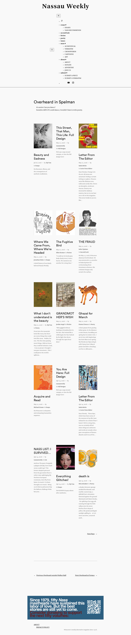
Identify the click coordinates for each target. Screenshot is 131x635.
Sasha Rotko (83, 166)
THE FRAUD (87, 241)
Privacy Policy (42, 627)
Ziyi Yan (48, 163)
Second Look (84, 252)
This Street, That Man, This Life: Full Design (65, 133)
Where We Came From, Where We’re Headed (43, 247)
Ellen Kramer (60, 252)
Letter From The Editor (87, 156)
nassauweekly (60, 146)
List (46, 460)
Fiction (69, 252)
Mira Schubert (83, 484)
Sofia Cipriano (83, 249)
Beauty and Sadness (41, 156)
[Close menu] (58, 15)
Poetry (37, 328)
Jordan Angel (60, 324)
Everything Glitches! (63, 478)
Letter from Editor (86, 168)
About (36, 625)
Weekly (78, 6)
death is (84, 476)
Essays (37, 166)
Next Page (92, 534)
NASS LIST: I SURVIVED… (42, 451)
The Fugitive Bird (64, 243)
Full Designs (62, 148)
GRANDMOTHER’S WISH (65, 315)
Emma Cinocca (84, 324)
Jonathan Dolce (39, 260)
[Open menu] (52, 49)
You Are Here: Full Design (62, 373)
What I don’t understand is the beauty (43, 317)
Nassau (53, 6)
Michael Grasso (39, 407)
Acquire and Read (42, 398)
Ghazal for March (86, 315)
